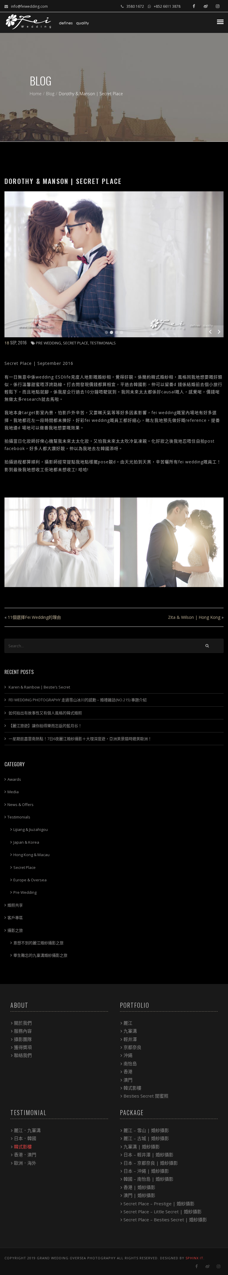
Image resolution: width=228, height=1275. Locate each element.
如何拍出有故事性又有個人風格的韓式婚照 (45, 713)
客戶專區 (15, 917)
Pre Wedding (48, 343)
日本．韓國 (25, 1138)
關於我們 (23, 1023)
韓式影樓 (132, 1088)
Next (219, 331)
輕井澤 (130, 1039)
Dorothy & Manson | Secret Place (63, 181)
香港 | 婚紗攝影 (139, 1187)
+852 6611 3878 (167, 6)
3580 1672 (135, 6)
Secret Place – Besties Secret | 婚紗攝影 (165, 1219)
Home (36, 93)
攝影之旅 (15, 930)
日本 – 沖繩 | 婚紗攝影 (146, 1171)
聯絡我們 (23, 1055)
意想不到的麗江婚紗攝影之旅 (38, 942)
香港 (128, 1071)
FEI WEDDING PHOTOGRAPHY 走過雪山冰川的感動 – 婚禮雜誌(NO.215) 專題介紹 (78, 699)
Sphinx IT (194, 1258)
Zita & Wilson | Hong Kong (194, 617)
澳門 (128, 1080)
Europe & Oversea (30, 880)
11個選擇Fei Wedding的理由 (34, 617)
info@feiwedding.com (29, 6)
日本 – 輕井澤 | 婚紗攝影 (148, 1155)
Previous (210, 331)
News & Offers (20, 804)
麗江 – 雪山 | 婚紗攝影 (146, 1130)
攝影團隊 (23, 1039)
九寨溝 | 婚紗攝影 (142, 1147)
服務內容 (23, 1031)
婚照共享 (15, 905)
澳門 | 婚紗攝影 (139, 1195)
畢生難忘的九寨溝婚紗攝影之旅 (40, 955)
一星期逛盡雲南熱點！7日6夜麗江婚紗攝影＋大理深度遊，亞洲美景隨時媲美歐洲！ (80, 738)
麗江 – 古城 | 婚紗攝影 (146, 1138)
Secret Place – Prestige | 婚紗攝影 (159, 1203)
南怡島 (130, 1063)
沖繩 (128, 1055)
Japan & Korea (26, 842)
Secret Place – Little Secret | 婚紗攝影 (163, 1211)
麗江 (128, 1023)
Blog (50, 93)
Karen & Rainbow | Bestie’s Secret (39, 687)
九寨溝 (130, 1031)
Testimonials (103, 343)
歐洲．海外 (25, 1163)
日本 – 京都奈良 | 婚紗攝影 (151, 1163)
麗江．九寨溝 (27, 1130)
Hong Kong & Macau (31, 854)
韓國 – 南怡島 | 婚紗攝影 (148, 1179)
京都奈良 (132, 1047)
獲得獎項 (23, 1047)
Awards (14, 779)
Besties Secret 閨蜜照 (146, 1096)
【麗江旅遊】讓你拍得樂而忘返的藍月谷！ (45, 725)
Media (13, 791)
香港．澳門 (25, 1155)
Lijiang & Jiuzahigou (30, 829)
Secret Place (75, 343)
